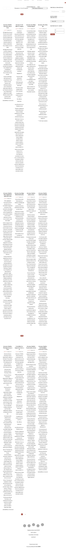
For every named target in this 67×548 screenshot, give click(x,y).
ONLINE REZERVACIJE (31, 6)
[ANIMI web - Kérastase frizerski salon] (7, 3)
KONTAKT (33, 537)
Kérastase (17, 34)
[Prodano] (19, 22)
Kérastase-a (44, 218)
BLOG (39, 6)
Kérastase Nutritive (31, 199)
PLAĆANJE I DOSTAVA (33, 534)
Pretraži (63, 11)
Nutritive (45, 316)
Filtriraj (52, 34)
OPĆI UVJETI (33, 532)
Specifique (31, 30)
